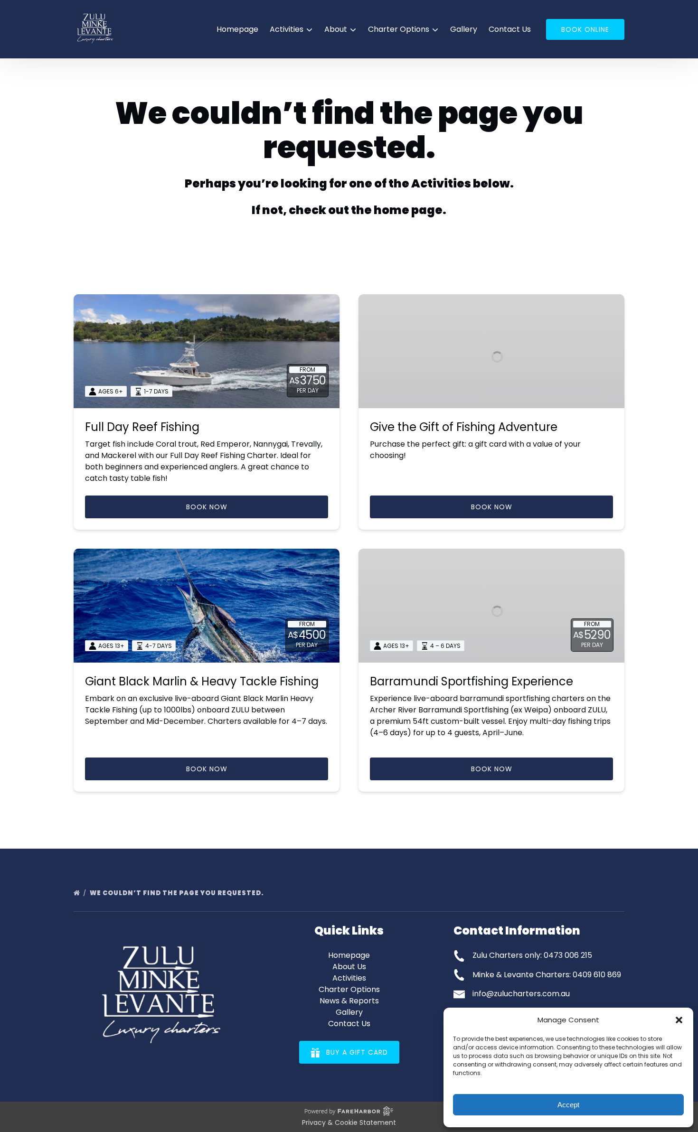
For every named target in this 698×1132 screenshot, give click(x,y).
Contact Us (510, 29)
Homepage (237, 29)
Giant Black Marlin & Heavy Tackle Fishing (202, 681)
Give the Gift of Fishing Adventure (463, 427)
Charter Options (349, 989)
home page (408, 210)
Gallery (463, 29)
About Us (349, 966)
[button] (679, 1020)
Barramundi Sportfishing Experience (471, 681)
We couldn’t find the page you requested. (177, 893)
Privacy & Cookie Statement (349, 1122)
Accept (568, 1105)
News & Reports (349, 1000)
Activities (349, 978)
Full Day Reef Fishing (142, 427)
